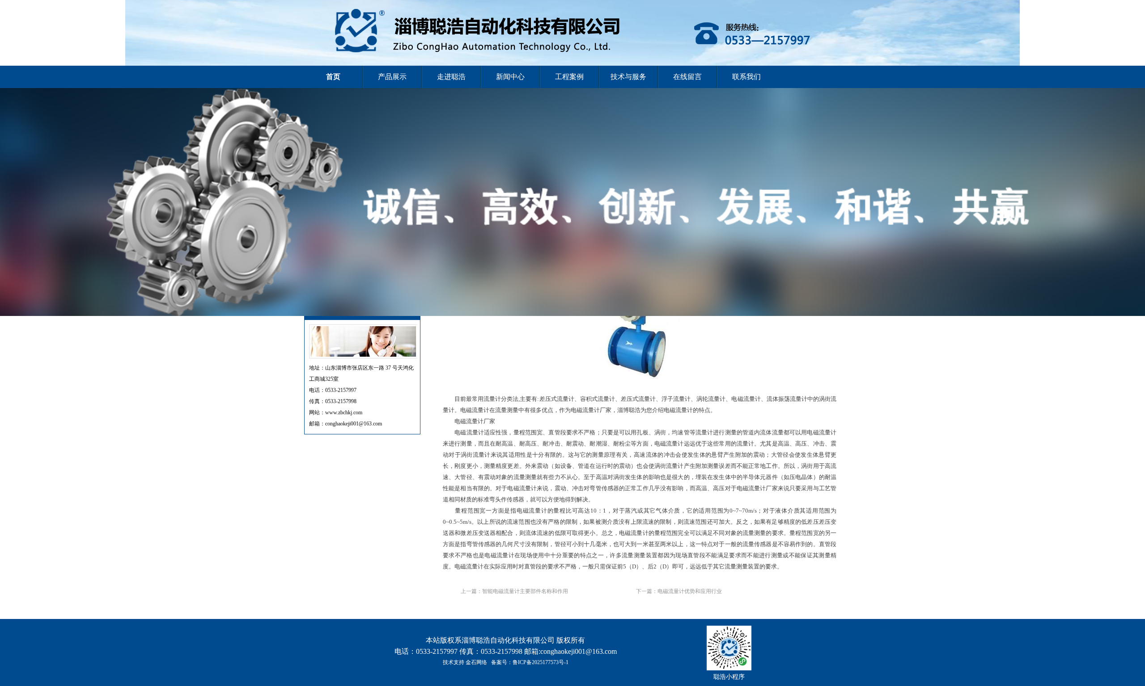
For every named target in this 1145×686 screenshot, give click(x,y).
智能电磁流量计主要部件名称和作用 (525, 591)
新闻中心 (510, 76)
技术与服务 (628, 76)
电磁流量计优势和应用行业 (689, 591)
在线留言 (687, 76)
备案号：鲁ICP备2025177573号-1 (529, 662)
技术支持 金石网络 (465, 662)
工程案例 (569, 76)
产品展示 (392, 76)
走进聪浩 (451, 76)
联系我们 (746, 76)
